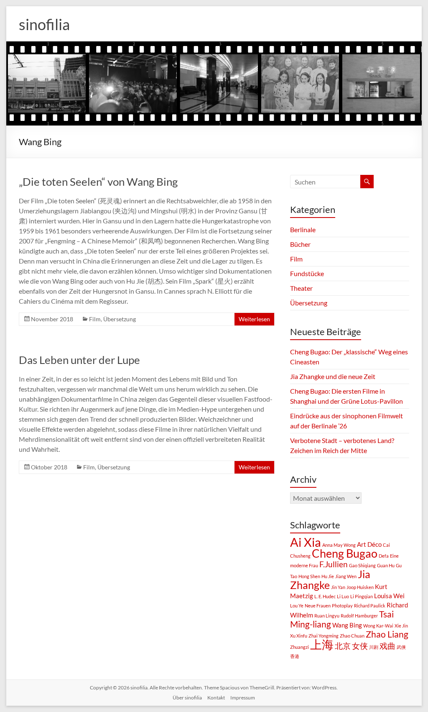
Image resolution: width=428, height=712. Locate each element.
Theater (301, 288)
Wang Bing (347, 625)
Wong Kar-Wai (378, 625)
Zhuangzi (299, 647)
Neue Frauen (318, 605)
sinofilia (44, 24)
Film (95, 319)
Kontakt (216, 697)
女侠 (360, 646)
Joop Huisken (360, 587)
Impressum (242, 697)
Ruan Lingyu (326, 615)
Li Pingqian (361, 596)
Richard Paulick (369, 605)
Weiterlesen (254, 319)
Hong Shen (309, 576)
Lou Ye (296, 605)
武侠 (401, 647)
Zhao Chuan (352, 635)
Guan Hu (386, 565)
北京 (343, 646)
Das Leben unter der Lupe (79, 359)
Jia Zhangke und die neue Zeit (332, 376)
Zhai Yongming (323, 635)
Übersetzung (119, 319)
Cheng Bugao (344, 553)
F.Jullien (333, 564)
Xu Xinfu (298, 635)
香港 (294, 656)
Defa (384, 555)
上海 (322, 644)
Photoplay (342, 605)
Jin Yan (338, 587)
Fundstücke (307, 273)
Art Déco (369, 544)
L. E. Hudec (325, 596)
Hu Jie (327, 576)
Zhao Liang (387, 634)
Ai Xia (305, 542)
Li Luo (343, 596)
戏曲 (387, 646)
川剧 (373, 647)
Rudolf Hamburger (359, 615)
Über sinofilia (187, 697)
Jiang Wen (346, 576)
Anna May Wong (339, 545)
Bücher (300, 244)
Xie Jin (401, 625)
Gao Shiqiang (362, 565)
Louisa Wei (389, 595)
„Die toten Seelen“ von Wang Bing (98, 181)
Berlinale (303, 229)
